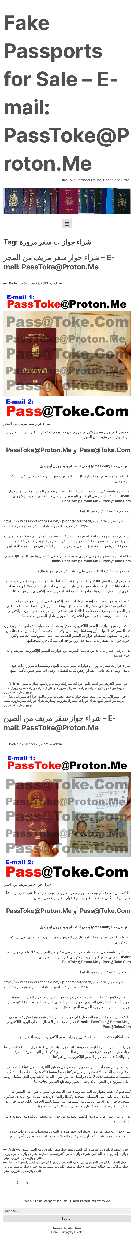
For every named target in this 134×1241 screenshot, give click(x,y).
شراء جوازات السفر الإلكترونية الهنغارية (71, 688)
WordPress (75, 1228)
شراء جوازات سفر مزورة (28, 688)
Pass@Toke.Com (105, 450)
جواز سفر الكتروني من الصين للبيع (45, 1149)
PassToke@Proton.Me (39, 450)
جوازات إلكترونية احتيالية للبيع (109, 1154)
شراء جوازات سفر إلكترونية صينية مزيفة (64, 1154)
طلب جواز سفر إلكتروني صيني (23, 1158)
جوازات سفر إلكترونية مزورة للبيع (61, 683)
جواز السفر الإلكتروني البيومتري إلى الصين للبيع (98, 1149)
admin (57, 283)
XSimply (64, 1232)
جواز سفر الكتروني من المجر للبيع (106, 683)
